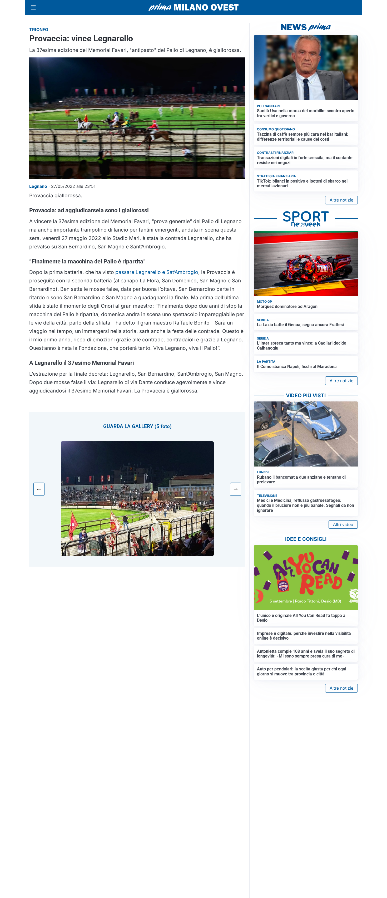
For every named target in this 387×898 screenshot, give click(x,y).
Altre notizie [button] (341, 200)
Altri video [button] (343, 524)
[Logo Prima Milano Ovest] (193, 7)
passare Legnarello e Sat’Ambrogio (156, 272)
